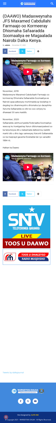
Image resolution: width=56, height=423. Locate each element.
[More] (38, 51)
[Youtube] (35, 401)
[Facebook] (20, 401)
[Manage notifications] (6, 417)
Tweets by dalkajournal (13, 372)
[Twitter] (28, 401)
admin (7, 45)
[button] (4, 3)
